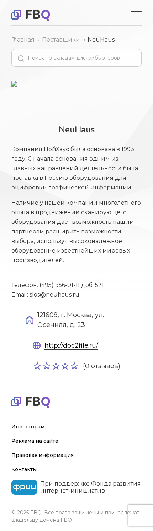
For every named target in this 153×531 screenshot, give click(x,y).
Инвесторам (27, 427)
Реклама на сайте (34, 441)
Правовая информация (42, 455)
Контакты (24, 469)
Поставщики (61, 39)
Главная (23, 39)
